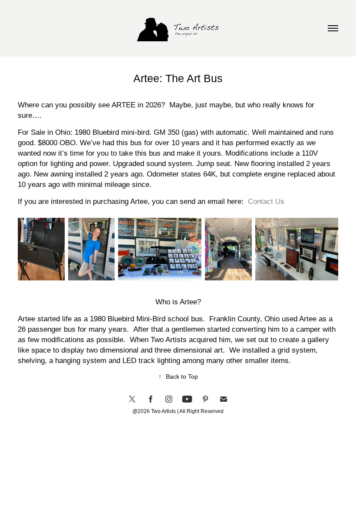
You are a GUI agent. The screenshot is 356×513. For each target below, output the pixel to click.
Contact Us (266, 201)
